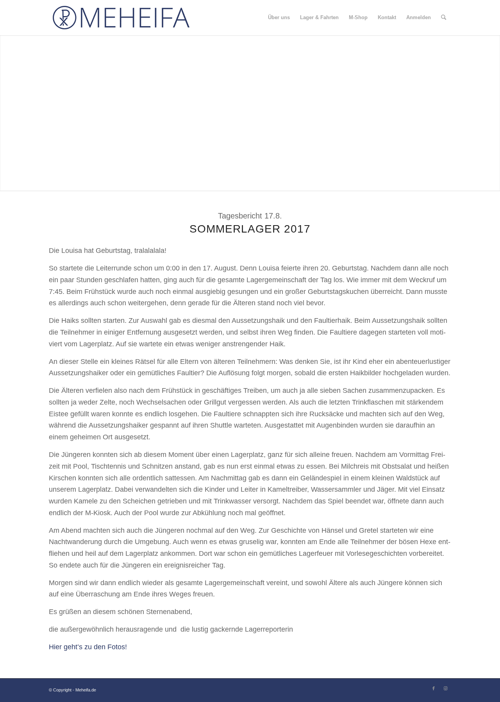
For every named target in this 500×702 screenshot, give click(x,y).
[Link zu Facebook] (433, 688)
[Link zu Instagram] (445, 688)
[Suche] (443, 17)
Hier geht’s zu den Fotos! (88, 647)
